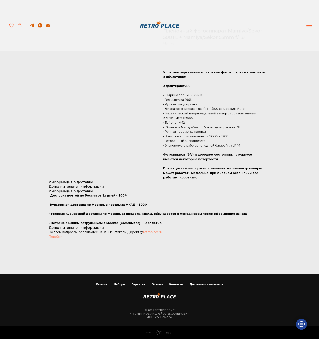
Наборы (119, 284)
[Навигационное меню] (309, 25)
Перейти (56, 236)
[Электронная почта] (48, 27)
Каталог (102, 284)
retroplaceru (152, 232)
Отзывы (157, 284)
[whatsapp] (40, 27)
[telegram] (32, 27)
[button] (11, 25)
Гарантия (138, 284)
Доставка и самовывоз (206, 284)
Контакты (176, 284)
